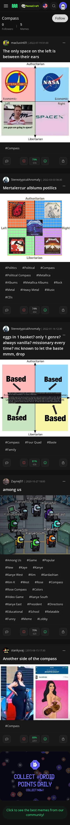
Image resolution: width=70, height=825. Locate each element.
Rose (40, 582)
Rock (59, 282)
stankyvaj (17, 650)
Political (29, 268)
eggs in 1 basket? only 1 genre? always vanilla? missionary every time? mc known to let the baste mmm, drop (34, 345)
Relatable (53, 611)
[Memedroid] (14, 6)
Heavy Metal (30, 290)
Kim (33, 575)
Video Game (15, 597)
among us (12, 489)
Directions (56, 604)
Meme (27, 619)
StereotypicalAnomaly (25, 179)
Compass (13, 148)
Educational (15, 611)
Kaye (24, 567)
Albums (12, 282)
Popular (49, 560)
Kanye (39, 567)
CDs (9, 297)
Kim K (11, 582)
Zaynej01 (17, 481)
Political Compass (19, 275)
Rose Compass (17, 589)
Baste (52, 442)
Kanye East (14, 604)
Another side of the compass (30, 658)
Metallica (44, 275)
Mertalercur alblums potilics (30, 187)
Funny (11, 619)
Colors (38, 589)
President (35, 604)
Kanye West (15, 575)
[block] (64, 42)
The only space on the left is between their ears (29, 53)
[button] (54, 6)
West (26, 582)
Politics (12, 268)
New (10, 567)
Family (11, 449)
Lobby (43, 619)
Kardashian (50, 575)
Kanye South (39, 597)
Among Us (14, 560)
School (34, 611)
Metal (11, 290)
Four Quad (34, 442)
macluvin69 (19, 43)
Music (51, 290)
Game (33, 560)
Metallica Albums (36, 282)
